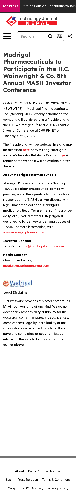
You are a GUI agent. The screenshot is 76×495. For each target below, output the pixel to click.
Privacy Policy (57, 488)
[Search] (50, 36)
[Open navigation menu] (7, 36)
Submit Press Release (22, 480)
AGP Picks (10, 6)
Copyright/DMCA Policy (25, 488)
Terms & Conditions (56, 480)
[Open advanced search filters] (59, 36)
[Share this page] (70, 36)
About (19, 471)
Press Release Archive (44, 471)
